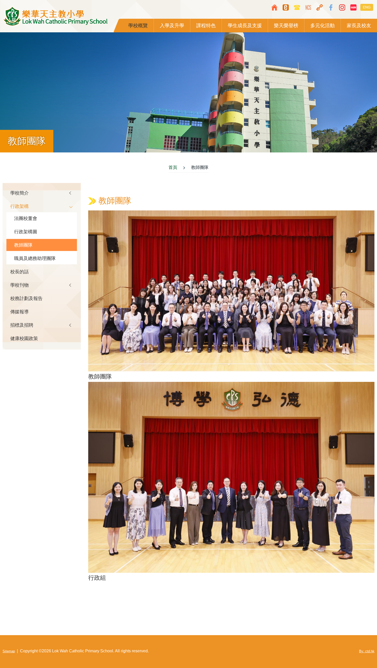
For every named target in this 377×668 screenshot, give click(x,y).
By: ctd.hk (366, 651)
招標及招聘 (21, 325)
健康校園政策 (24, 338)
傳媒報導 (19, 311)
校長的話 (19, 271)
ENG (367, 7)
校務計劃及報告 (26, 298)
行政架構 (19, 206)
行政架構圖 (25, 231)
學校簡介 (19, 193)
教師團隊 (23, 245)
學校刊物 (19, 285)
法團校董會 (25, 218)
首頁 (172, 167)
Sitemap (9, 651)
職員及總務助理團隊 (35, 258)
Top (357, 648)
